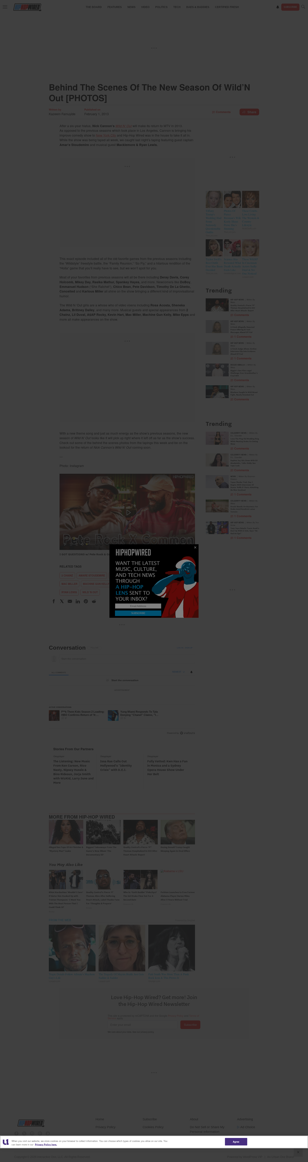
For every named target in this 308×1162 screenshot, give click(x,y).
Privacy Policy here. (46, 1144)
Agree (236, 1141)
